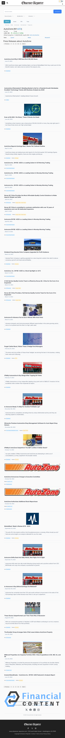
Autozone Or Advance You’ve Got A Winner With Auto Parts (23, 317)
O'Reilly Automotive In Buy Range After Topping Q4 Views (23, 375)
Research (47, 37)
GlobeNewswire (9, 484)
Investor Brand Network (10, 168)
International (23, 25)
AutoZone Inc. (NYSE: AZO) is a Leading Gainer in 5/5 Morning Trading (27, 163)
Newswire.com (8, 670)
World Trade (23, 202)
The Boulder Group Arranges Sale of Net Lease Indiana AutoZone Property (28, 632)
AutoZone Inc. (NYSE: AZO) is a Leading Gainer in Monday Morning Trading (28, 173)
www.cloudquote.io (44, 701)
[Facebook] (30, 710)
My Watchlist (20, 16)
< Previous (6, 44)
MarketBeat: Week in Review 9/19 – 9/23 (17, 526)
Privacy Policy (37, 705)
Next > (23, 44)
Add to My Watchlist (34, 35)
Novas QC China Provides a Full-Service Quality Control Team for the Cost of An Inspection (30, 294)
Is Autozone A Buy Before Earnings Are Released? (20, 586)
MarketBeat (8, 70)
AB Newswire (8, 202)
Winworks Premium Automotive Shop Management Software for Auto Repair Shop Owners (30, 424)
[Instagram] (38, 710)
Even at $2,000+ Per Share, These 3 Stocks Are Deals (21, 117)
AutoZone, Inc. (9, 481)
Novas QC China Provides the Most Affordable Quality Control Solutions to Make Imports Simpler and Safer (30, 196)
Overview (7, 25)
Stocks (14, 21)
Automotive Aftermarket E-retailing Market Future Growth (21, 96)
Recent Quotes (8, 16)
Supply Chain (18, 202)
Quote (12, 37)
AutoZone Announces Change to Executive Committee (22, 477)
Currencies (16, 25)
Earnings (16, 158)
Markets (7, 21)
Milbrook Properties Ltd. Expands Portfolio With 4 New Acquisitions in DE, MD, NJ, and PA (32, 655)
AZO (19, 28)
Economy (16, 459)
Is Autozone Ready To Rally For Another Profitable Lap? (22, 407)
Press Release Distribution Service (12, 430)
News (12, 25)
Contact (33, 734)
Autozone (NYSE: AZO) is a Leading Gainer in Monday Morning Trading (27, 219)
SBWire (7, 99)
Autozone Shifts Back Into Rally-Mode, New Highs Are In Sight (24, 557)
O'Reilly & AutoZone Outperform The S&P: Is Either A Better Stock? (25, 447)
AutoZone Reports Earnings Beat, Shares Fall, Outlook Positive (24, 146)
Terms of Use (39, 734)
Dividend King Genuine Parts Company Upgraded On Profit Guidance (26, 252)
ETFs (21, 21)
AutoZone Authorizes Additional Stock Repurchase (20, 501)
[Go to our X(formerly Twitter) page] (32, 728)
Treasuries (30, 25)
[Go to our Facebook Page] (28, 728)
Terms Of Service (47, 705)
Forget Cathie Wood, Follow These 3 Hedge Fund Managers (23, 346)
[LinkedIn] (34, 710)
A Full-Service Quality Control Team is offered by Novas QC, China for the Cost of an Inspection (31, 282)
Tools (28, 21)
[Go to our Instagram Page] (36, 728)
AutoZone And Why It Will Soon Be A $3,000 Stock (20, 59)
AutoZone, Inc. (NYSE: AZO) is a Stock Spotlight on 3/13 (22, 271)
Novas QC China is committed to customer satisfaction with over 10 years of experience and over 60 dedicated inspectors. (29, 208)
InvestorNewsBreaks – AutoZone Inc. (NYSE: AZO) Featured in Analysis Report (29, 675)
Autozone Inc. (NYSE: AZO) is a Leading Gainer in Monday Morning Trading (28, 185)
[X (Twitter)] (26, 710)
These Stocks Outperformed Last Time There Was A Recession (24, 615)
